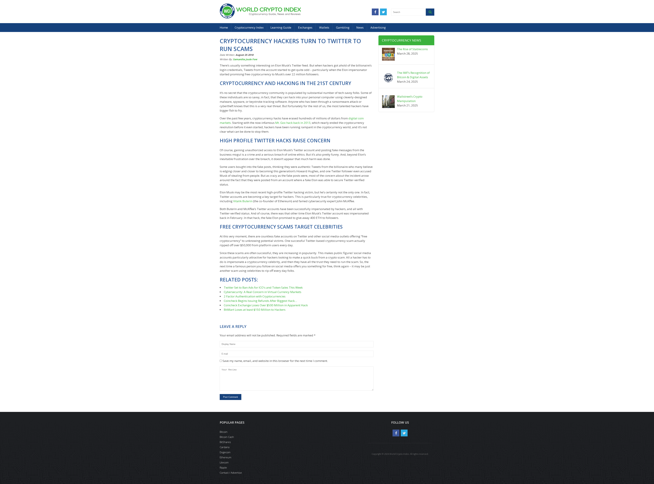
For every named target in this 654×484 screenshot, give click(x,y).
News (360, 27)
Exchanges (305, 27)
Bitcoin (223, 431)
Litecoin (224, 462)
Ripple (223, 467)
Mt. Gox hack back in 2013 (292, 123)
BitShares (225, 442)
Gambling (342, 27)
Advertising (378, 27)
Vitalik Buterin (242, 201)
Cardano (225, 447)
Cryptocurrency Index (249, 27)
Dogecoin (225, 452)
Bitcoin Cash (227, 437)
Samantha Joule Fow (245, 59)
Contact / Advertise (231, 472)
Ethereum (225, 457)
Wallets (324, 27)
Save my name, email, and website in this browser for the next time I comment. (275, 361)
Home (224, 27)
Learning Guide (280, 27)
